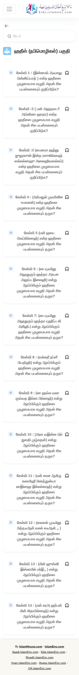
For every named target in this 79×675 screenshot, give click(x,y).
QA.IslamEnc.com (39, 668)
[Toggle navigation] (9, 9)
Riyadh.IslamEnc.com (39, 657)
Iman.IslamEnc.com (24, 662)
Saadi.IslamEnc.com (25, 652)
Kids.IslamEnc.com (53, 652)
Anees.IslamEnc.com (52, 662)
